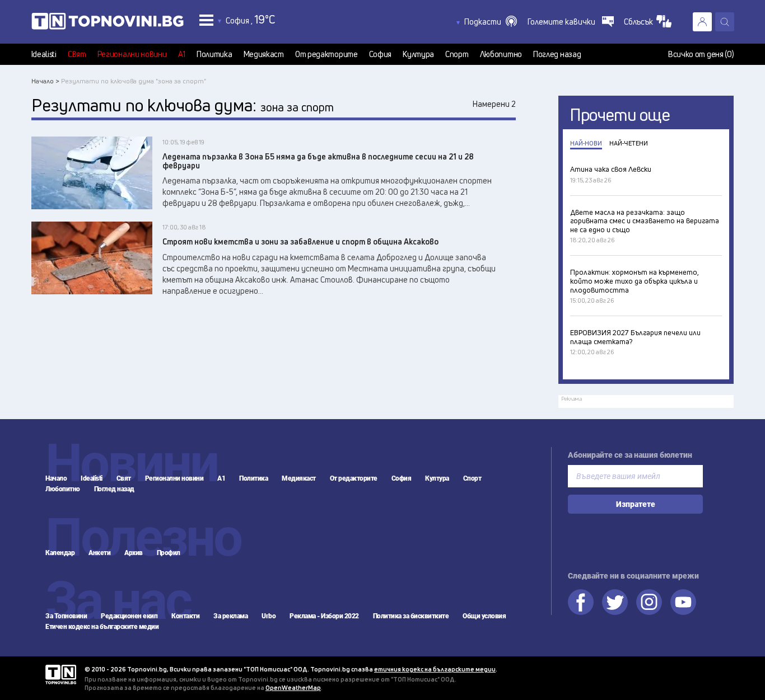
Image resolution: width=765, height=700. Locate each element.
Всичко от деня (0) (701, 54)
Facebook (581, 602)
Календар (59, 553)
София (380, 54)
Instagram (649, 602)
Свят (77, 54)
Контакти (185, 616)
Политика (214, 54)
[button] (490, 21)
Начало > (45, 81)
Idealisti (44, 54)
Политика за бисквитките (411, 616)
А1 (181, 54)
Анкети (99, 553)
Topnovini (60, 674)
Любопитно (501, 54)
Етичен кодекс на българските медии (101, 627)
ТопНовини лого (107, 23)
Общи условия (484, 616)
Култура (418, 54)
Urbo (269, 616)
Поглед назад (557, 54)
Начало (56, 478)
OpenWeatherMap (293, 687)
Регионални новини (132, 54)
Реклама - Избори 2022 (324, 616)
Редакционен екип (129, 616)
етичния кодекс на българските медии (435, 669)
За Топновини (66, 616)
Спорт (457, 54)
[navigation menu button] (206, 20)
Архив (133, 553)
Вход (702, 21)
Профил (168, 553)
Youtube (683, 602)
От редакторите (326, 54)
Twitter (615, 602)
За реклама (230, 616)
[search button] (724, 21)
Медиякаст (264, 54)
